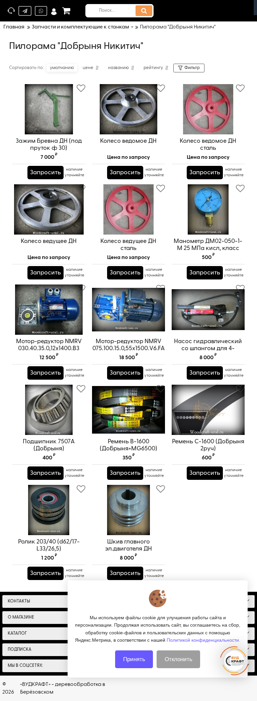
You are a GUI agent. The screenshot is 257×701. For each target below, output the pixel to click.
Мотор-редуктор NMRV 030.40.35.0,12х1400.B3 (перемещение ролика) (48, 348)
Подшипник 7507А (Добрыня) (49, 445)
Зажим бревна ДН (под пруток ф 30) (49, 144)
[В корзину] (20, 173)
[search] (144, 10)
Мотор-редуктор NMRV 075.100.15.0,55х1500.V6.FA (128, 345)
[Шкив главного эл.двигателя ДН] (128, 510)
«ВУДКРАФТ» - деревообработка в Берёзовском (62, 688)
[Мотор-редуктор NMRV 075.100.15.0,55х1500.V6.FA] (128, 309)
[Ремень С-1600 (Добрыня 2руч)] (208, 410)
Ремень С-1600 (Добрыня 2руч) (208, 445)
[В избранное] (81, 88)
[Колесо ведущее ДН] (48, 209)
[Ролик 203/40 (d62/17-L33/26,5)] (48, 510)
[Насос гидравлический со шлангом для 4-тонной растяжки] (208, 309)
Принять (134, 659)
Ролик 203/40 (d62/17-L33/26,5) (49, 545)
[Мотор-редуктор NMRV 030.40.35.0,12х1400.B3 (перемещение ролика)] (48, 309)
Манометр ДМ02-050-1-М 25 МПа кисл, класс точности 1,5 (208, 248)
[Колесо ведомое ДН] (128, 109)
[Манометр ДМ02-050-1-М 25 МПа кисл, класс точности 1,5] (208, 209)
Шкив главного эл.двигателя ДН (128, 545)
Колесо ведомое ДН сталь (208, 144)
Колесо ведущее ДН (49, 241)
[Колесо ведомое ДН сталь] (208, 109)
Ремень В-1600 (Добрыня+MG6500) (128, 445)
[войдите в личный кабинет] (54, 11)
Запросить (45, 173)
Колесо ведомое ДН (128, 141)
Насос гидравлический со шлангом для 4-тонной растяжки (208, 348)
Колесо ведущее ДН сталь (128, 244)
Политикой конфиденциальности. (203, 640)
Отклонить (178, 659)
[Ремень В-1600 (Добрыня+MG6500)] (128, 410)
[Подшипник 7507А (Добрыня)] (48, 410)
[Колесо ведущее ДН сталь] (128, 209)
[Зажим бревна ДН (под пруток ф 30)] (48, 109)
